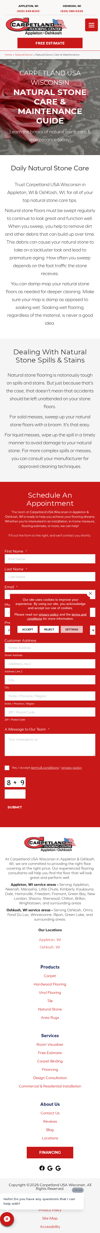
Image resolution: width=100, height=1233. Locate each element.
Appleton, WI (50, 939)
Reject (49, 629)
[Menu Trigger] (91, 25)
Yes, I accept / (47, 767)
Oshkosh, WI (50, 947)
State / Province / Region (19, 703)
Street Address (13, 655)
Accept (27, 629)
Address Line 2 (13, 671)
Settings (71, 629)
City (7, 687)
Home (8, 54)
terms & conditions (45, 767)
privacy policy (71, 767)
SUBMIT (14, 807)
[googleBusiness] (50, 1168)
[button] (50, 43)
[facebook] (42, 1168)
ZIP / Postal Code (15, 719)
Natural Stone (24, 54)
